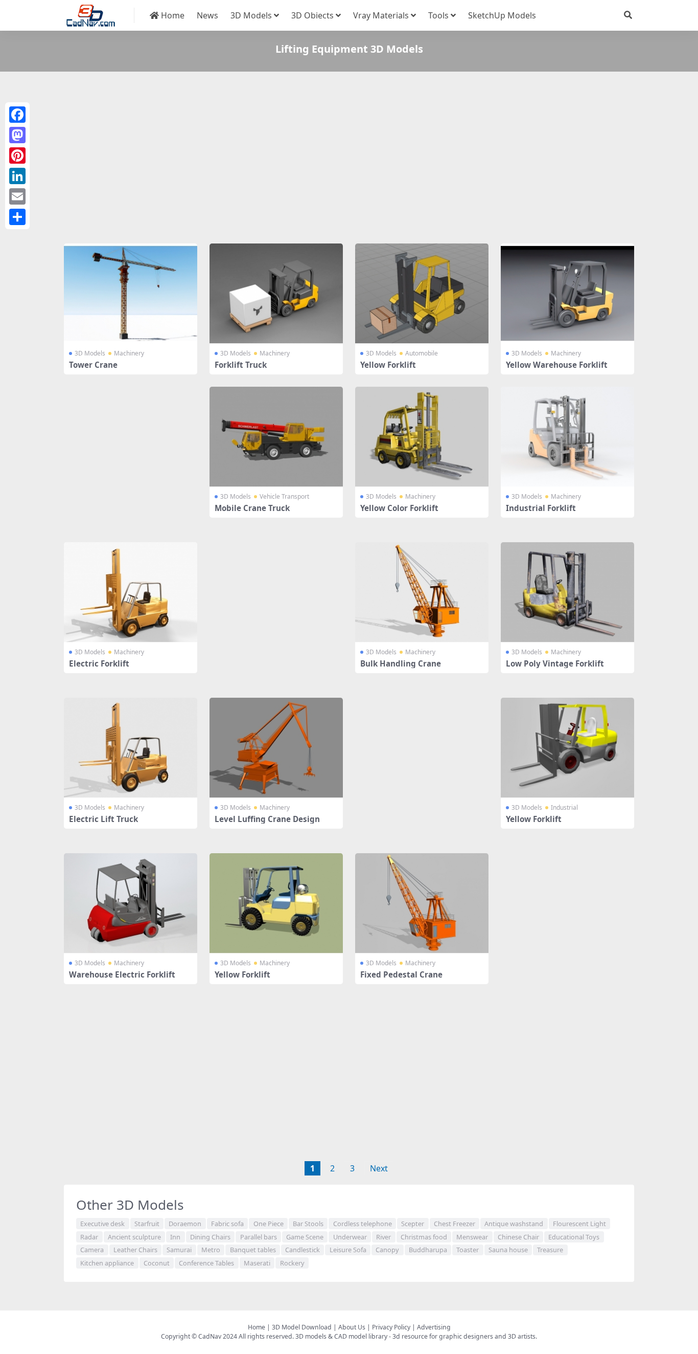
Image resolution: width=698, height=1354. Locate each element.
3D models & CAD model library (341, 1336)
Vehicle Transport (284, 496)
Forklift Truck (241, 365)
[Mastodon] (17, 135)
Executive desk (102, 1223)
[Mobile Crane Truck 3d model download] (276, 437)
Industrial (564, 807)
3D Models (251, 15)
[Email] (17, 196)
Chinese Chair (518, 1236)
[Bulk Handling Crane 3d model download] (421, 592)
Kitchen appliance (107, 1263)
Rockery (292, 1263)
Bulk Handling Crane (400, 663)
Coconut (157, 1263)
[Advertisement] (349, 159)
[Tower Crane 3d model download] (130, 293)
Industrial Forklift (541, 508)
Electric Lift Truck (103, 819)
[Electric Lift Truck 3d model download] (130, 748)
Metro (210, 1249)
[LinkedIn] (17, 176)
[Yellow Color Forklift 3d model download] (421, 437)
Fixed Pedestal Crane (401, 974)
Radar (89, 1236)
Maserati (257, 1263)
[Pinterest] (17, 155)
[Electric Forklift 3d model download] (130, 592)
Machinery (129, 353)
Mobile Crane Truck (252, 508)
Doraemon (185, 1223)
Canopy (387, 1249)
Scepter (412, 1223)
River (383, 1236)
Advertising (434, 1327)
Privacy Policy (391, 1327)
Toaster (467, 1249)
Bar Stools (308, 1223)
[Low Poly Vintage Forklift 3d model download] (567, 592)
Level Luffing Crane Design (267, 819)
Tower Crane (93, 365)
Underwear (350, 1236)
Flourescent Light (579, 1223)
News (207, 15)
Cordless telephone (362, 1223)
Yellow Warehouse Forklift (557, 365)
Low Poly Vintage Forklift (555, 663)
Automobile (421, 353)
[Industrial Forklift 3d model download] (567, 437)
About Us (351, 1327)
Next (379, 1168)
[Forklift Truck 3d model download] (276, 293)
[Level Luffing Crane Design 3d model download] (276, 748)
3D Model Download (302, 1327)
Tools (438, 15)
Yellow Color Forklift (399, 508)
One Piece (268, 1223)
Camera (92, 1249)
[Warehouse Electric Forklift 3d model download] (130, 903)
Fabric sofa (227, 1223)
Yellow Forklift (388, 365)
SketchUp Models (502, 15)
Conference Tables (206, 1263)
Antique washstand (513, 1223)
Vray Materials (381, 15)
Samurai (179, 1249)
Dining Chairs (210, 1236)
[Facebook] (17, 114)
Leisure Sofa (348, 1249)
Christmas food (424, 1236)
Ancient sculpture (134, 1236)
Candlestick (302, 1249)
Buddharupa (428, 1249)
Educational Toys (573, 1236)
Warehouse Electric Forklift (122, 974)
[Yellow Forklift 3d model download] (421, 293)
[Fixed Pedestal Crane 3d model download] (421, 903)
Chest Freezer (454, 1223)
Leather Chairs (135, 1249)
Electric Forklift (99, 663)
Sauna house (508, 1249)
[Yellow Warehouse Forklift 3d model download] (567, 293)
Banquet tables (253, 1249)
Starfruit (146, 1223)
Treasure (550, 1249)
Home (171, 15)
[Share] (17, 217)
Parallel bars (258, 1236)
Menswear (472, 1236)
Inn (175, 1236)
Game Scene (304, 1236)
